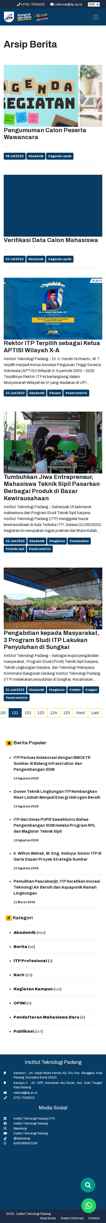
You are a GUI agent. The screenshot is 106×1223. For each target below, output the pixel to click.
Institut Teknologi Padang (31, 1123)
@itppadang (22, 1138)
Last (95, 713)
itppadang (20, 1128)
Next (80, 713)
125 (66, 713)
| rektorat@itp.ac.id (68, 4)
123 (40, 713)
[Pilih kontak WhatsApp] (88, 1205)
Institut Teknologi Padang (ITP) (34, 1118)
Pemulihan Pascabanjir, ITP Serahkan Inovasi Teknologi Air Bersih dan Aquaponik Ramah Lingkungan (57, 887)
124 (53, 713)
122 (28, 713)
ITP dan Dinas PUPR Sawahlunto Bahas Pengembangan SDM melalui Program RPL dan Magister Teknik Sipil (55, 825)
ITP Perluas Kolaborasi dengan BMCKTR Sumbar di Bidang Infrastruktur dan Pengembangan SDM (52, 763)
